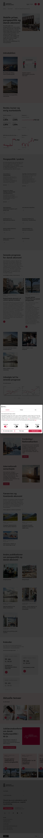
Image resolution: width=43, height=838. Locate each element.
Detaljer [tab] (21, 409)
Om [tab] (35, 409)
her (29, 418)
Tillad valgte (21, 430)
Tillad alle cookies (35, 430)
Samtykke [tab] (7, 409)
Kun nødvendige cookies (8, 430)
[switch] (16, 426)
